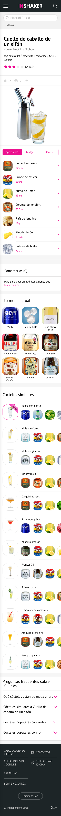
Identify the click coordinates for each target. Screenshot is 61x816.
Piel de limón (24, 234)
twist (51, 56)
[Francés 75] (10, 571)
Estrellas (10, 773)
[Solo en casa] (10, 593)
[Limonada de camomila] (10, 616)
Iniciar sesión (30, 796)
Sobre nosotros (15, 783)
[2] (10, 66)
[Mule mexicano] (10, 434)
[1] (6, 66)
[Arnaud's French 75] (10, 639)
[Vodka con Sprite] (10, 412)
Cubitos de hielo (26, 248)
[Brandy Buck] (10, 480)
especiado (28, 56)
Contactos (43, 752)
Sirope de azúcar (26, 179)
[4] (18, 66)
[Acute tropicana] (10, 662)
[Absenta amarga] (10, 548)
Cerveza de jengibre (28, 207)
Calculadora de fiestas (14, 752)
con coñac (41, 56)
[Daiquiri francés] (10, 503)
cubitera (8, 60)
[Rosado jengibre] (10, 525)
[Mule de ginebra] (10, 457)
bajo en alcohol (12, 56)
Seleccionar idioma (44, 762)
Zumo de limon (25, 193)
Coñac (26, 165)
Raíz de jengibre (26, 220)
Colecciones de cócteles (14, 762)
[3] (14, 66)
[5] (22, 66)
